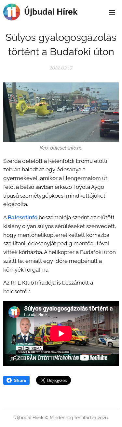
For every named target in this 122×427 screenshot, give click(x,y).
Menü (112, 12)
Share (20, 380)
